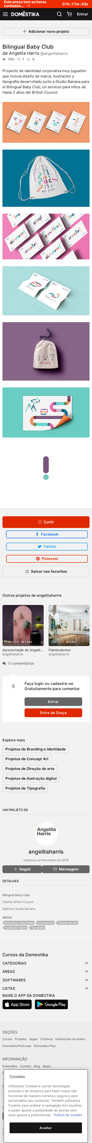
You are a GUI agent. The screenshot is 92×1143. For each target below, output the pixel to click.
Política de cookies (68, 1115)
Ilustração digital (16, 927)
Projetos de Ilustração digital (31, 778)
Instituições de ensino (70, 1039)
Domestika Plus (44, 1046)
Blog (37, 1066)
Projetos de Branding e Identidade (35, 749)
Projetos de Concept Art (27, 759)
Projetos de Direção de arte (29, 768)
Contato (25, 1066)
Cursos (7, 1039)
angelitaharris (49, 595)
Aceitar (45, 1128)
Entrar (82, 14)
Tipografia (37, 927)
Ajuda (47, 1066)
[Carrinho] (69, 14)
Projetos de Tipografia (25, 788)
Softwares (14, 980)
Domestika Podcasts (16, 1046)
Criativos (46, 1039)
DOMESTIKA (24, 14)
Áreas (8, 971)
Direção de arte (68, 922)
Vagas (33, 1039)
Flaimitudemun (60, 650)
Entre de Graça (53, 712)
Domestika (9, 1066)
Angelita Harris (38, 53)
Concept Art (46, 922)
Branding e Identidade (19, 922)
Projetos (20, 1039)
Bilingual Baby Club (16, 895)
